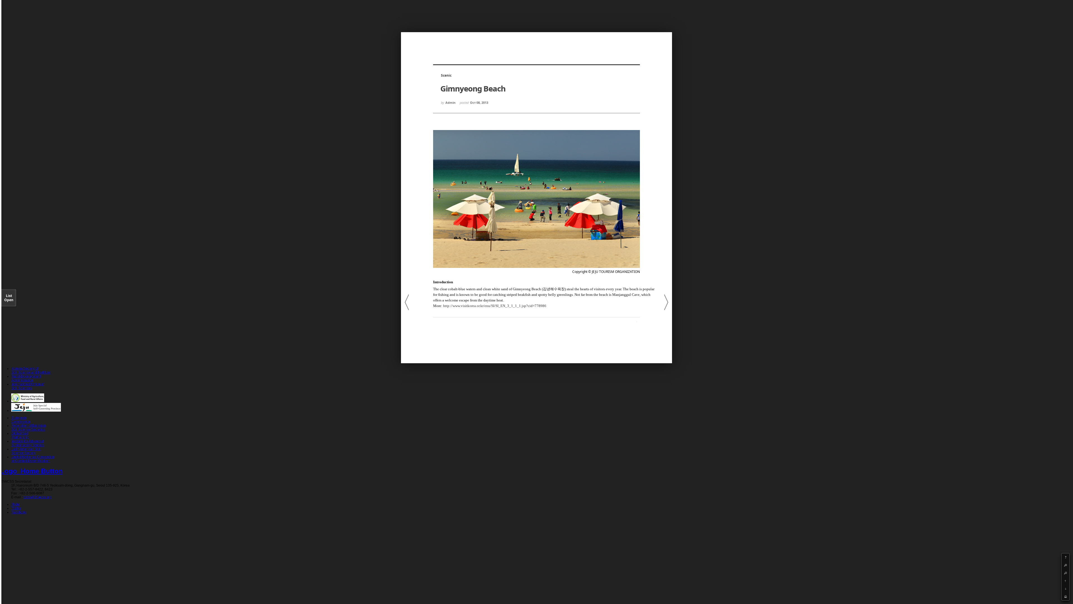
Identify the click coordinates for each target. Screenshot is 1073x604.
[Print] (1065, 596)
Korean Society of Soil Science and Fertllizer (31, 370)
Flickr (15, 504)
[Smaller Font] (1065, 573)
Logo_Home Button (31, 471)
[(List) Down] (1065, 589)
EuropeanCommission (20, 420)
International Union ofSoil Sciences (27, 386)
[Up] (1065, 581)
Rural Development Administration (26, 378)
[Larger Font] (1065, 565)
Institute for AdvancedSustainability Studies (27, 443)
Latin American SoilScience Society (26, 451)
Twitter (16, 508)
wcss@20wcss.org (37, 497)
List (8, 297)
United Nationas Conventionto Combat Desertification (32, 459)
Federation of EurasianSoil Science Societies (28, 427)
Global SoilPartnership (20, 435)
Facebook (18, 512)
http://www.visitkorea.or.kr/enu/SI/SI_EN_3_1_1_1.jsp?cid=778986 (494, 306)
